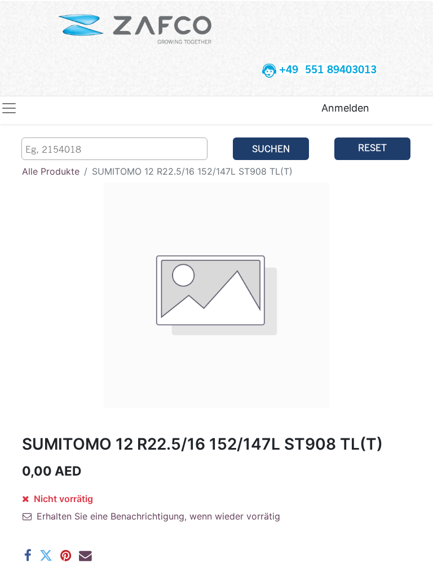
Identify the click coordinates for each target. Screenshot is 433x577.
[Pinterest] (65, 555)
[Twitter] (45, 555)
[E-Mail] (85, 555)
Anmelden (345, 108)
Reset (372, 147)
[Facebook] (28, 555)
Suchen (271, 148)
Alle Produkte (50, 171)
